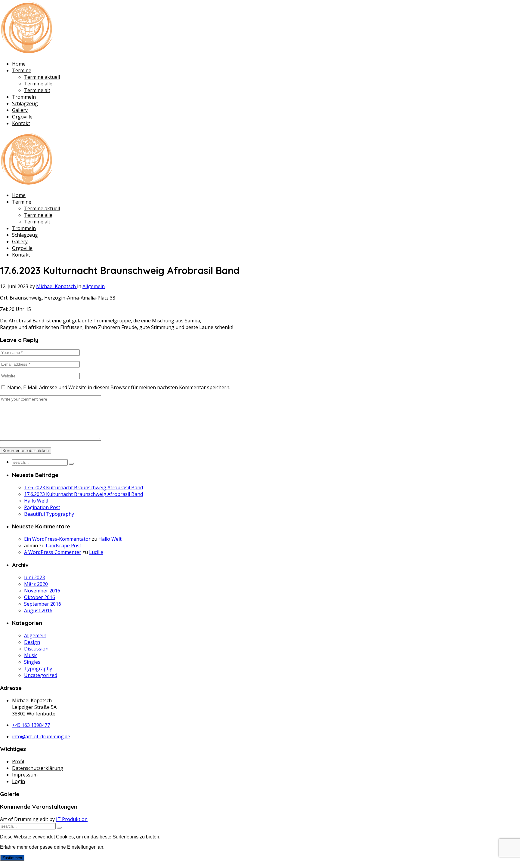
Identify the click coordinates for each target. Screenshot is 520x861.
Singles (32, 662)
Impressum (25, 774)
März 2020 (36, 584)
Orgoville (22, 116)
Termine (21, 70)
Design (32, 642)
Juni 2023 (34, 577)
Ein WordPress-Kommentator (57, 539)
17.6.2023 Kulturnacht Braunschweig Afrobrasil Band (83, 487)
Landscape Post (63, 545)
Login (18, 781)
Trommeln (24, 97)
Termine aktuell (42, 77)
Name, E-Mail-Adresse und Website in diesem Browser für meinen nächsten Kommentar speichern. (118, 387)
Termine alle (38, 83)
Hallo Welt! (36, 500)
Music (30, 655)
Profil (18, 761)
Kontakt (21, 123)
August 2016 (38, 610)
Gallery (20, 110)
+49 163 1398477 (31, 725)
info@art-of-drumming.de (41, 736)
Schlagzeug (25, 103)
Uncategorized (40, 675)
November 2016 (42, 590)
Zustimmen (12, 858)
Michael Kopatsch (56, 286)
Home (19, 63)
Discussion (36, 648)
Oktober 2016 (39, 597)
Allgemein (93, 286)
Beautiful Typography (49, 514)
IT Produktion (72, 819)
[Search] (71, 464)
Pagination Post (42, 507)
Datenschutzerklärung (37, 768)
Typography (38, 668)
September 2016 (42, 604)
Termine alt (37, 90)
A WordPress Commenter (52, 552)
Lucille (96, 552)
